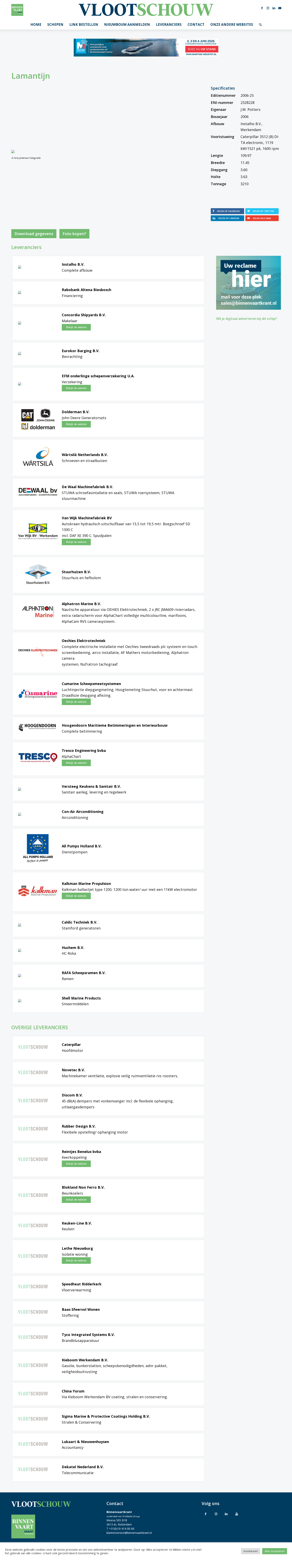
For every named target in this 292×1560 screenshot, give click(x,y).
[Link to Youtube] (237, 1514)
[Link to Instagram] (216, 1514)
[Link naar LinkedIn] (274, 8)
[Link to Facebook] (206, 1514)
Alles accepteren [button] (275, 1551)
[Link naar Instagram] (268, 8)
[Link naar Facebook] (262, 8)
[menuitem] (35, 25)
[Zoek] (260, 25)
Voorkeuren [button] (250, 1551)
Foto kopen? (74, 233)
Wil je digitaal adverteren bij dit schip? (246, 318)
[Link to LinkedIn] (226, 1514)
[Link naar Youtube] (280, 8)
